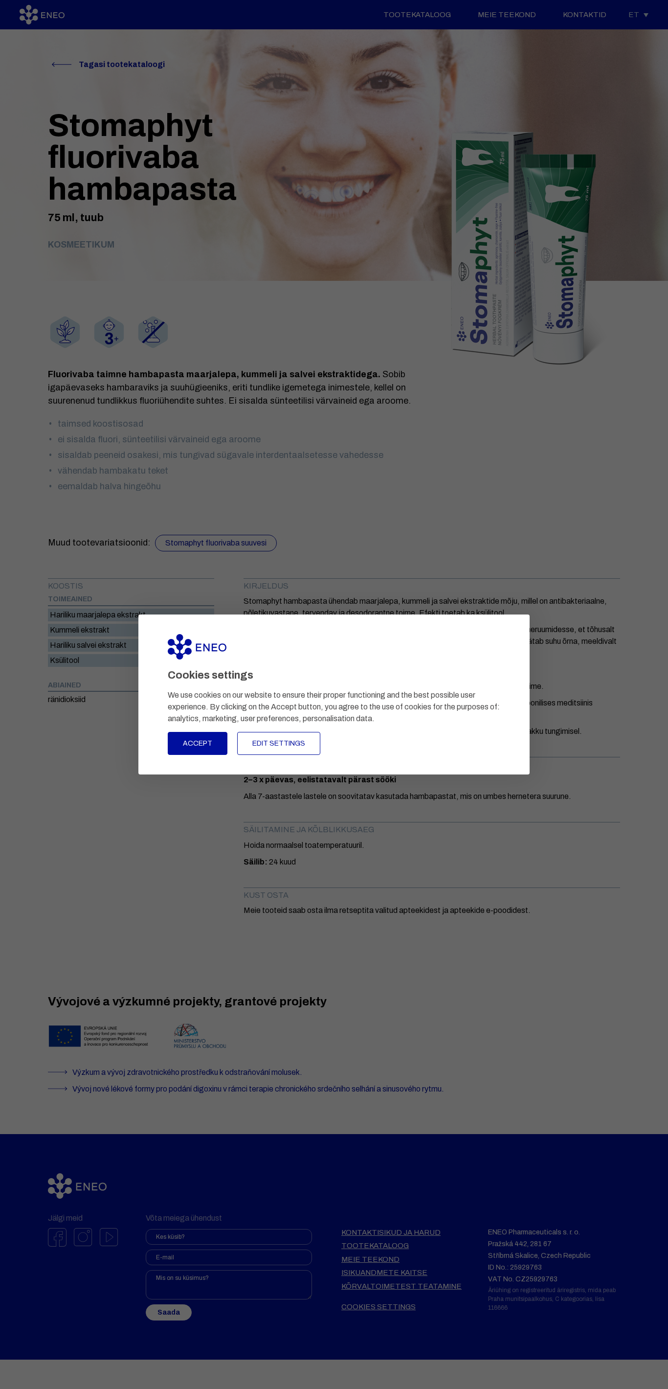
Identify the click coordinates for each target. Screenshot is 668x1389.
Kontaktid (584, 15)
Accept (197, 743)
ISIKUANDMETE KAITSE (384, 1272)
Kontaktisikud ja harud (391, 1232)
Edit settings (278, 743)
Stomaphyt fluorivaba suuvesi (216, 543)
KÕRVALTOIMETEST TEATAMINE (401, 1286)
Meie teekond (507, 15)
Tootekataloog (417, 15)
